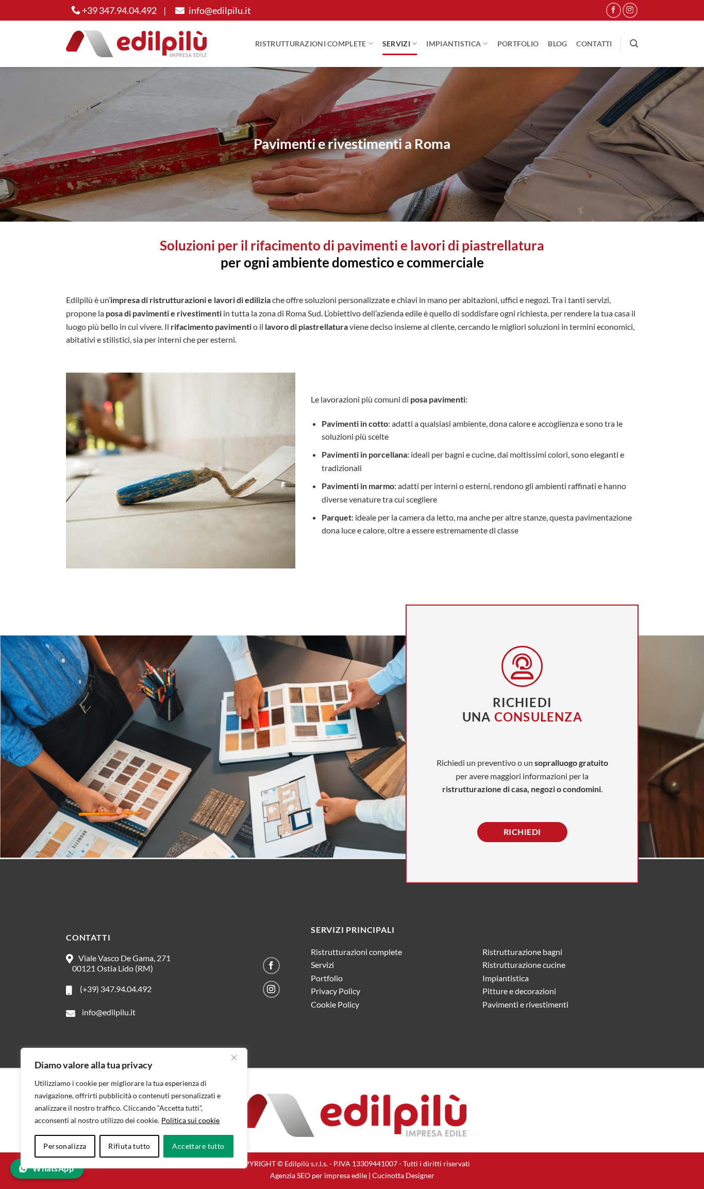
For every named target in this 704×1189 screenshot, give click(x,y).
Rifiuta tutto (129, 1146)
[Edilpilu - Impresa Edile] (136, 43)
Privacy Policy (335, 991)
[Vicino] (234, 1057)
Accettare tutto (198, 1146)
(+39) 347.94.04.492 (114, 989)
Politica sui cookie (190, 1120)
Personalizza (64, 1146)
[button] (634, 44)
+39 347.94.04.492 (118, 10)
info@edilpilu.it (219, 10)
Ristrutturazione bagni (522, 952)
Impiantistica (453, 43)
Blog (557, 43)
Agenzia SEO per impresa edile (318, 1175)
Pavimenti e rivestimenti (525, 1004)
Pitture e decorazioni (519, 991)
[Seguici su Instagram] (630, 10)
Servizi (396, 43)
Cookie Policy (335, 1004)
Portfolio (518, 43)
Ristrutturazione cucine (523, 964)
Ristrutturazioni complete (310, 43)
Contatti (594, 43)
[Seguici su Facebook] (613, 10)
